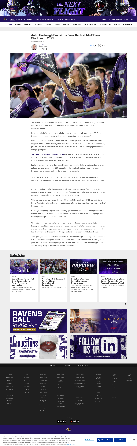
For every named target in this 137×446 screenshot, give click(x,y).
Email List (114, 378)
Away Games (79, 394)
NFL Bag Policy (98, 398)
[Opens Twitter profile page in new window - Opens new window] (43, 49)
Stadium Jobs (9, 386)
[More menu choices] (75, 19)
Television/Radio (60, 406)
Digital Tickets (79, 397)
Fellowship (9, 383)
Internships (9, 380)
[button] (66, 304)
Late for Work (43, 380)
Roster (27, 374)
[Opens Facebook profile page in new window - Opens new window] (40, 49)
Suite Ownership (79, 391)
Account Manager (79, 377)
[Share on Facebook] (91, 46)
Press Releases (43, 404)
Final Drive (60, 384)
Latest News (43, 374)
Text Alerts (79, 400)
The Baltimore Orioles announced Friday (47, 154)
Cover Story (43, 383)
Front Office (27, 386)
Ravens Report (60, 391)
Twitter (114, 388)
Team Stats (27, 380)
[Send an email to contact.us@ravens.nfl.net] (45, 49)
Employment (9, 377)
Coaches (27, 383)
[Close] (134, 440)
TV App (114, 381)
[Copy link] (103, 45)
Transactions (27, 377)
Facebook (114, 384)
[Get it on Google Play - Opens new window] (74, 422)
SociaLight (43, 389)
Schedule (98, 374)
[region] (68, 440)
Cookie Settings (89, 440)
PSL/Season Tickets (80, 380)
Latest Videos (60, 374)
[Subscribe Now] (38, 321)
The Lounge (60, 398)
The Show (60, 388)
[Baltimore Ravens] (68, 430)
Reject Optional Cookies (105, 440)
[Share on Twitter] (95, 46)
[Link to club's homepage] (5, 19)
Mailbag (43, 386)
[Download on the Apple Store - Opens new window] (62, 421)
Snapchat (114, 394)
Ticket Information (79, 374)
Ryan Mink (41, 44)
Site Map (9, 403)
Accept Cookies (120, 440)
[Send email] (99, 46)
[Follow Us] (98, 347)
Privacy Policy (70, 444)
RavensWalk (98, 401)
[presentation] (126, 304)
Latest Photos (43, 377)
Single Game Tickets (79, 383)
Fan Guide (98, 395)
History (27, 389)
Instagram (114, 391)
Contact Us (9, 374)
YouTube (114, 397)
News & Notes (43, 392)
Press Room (43, 410)
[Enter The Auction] (38, 347)
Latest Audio (60, 377)
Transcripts (43, 407)
